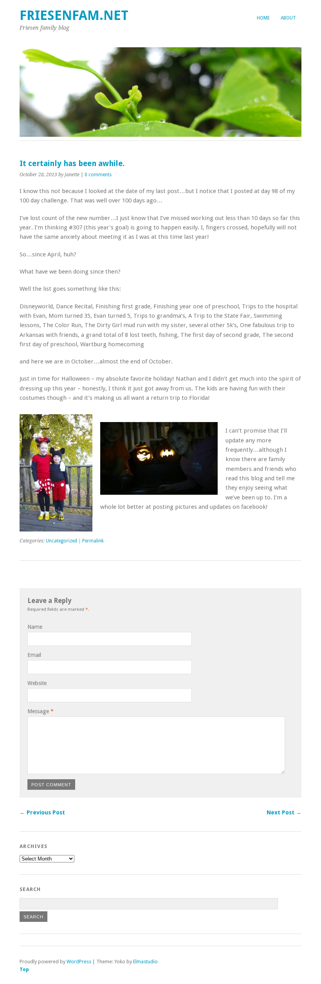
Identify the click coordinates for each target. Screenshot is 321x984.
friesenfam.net (74, 15)
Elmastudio (145, 961)
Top (24, 969)
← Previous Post (42, 812)
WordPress (79, 961)
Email (34, 655)
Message (40, 711)
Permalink (93, 541)
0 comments (98, 174)
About (288, 18)
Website (37, 683)
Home (263, 18)
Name (34, 627)
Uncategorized (61, 541)
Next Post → (284, 812)
